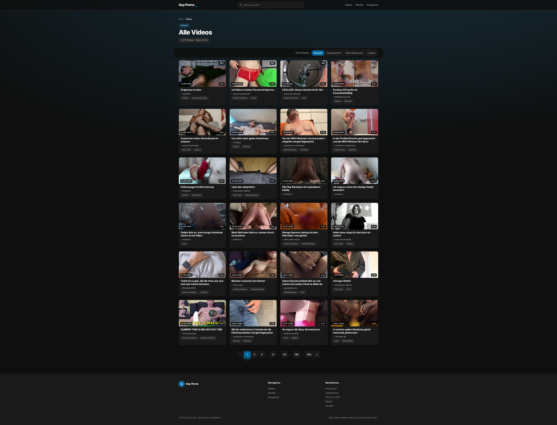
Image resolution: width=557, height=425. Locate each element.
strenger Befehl (342, 280)
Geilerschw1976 (291, 333)
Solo (304, 98)
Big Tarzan (238, 285)
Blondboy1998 (189, 288)
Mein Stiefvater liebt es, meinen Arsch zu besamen (253, 234)
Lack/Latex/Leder (199, 98)
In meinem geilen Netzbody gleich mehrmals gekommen (352, 331)
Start (181, 19)
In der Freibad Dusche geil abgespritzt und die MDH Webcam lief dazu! (354, 140)
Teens (253, 98)
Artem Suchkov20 (241, 94)
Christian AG (340, 336)
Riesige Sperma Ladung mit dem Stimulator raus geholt (300, 234)
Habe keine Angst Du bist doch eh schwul (351, 234)
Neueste (318, 53)
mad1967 (186, 94)
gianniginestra (290, 288)
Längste (371, 53)
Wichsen (348, 101)
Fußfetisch (196, 195)
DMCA (328, 401)
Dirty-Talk (186, 150)
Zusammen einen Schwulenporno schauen (199, 140)
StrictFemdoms (189, 333)
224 (309, 354)
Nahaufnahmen (290, 150)
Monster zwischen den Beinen (248, 280)
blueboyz (186, 191)
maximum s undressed (294, 145)
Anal (184, 244)
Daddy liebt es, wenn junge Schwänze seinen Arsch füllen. (202, 234)
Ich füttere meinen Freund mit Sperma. (253, 89)
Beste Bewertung (354, 53)
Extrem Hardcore (189, 338)
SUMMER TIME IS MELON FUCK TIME (201, 329)
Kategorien (372, 4)
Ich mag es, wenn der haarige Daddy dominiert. (353, 188)
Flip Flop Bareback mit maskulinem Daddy (301, 188)
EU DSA (329, 406)
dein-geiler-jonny (292, 239)
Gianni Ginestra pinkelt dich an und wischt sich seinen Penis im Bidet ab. (302, 282)
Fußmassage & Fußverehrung (197, 186)
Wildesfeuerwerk (342, 97)
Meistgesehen (334, 53)
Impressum (331, 388)
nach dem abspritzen (243, 186)
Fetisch (185, 98)
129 (296, 354)
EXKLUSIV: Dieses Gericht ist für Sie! (302, 89)
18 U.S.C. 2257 (332, 397)
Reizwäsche (347, 341)
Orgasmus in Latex (191, 89)
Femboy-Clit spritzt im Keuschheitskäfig (345, 91)
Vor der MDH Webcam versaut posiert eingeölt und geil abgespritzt (303, 140)
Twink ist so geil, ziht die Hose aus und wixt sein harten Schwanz (202, 282)
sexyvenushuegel (190, 145)
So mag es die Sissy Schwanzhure (301, 329)
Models (359, 4)
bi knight (237, 142)
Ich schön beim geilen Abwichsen (250, 138)
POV (302, 292)
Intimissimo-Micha (241, 191)
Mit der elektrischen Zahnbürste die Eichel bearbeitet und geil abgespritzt (252, 331)
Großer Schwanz (240, 98)
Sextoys (236, 341)
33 (284, 354)
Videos (348, 4)
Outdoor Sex (340, 150)
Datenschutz (332, 393)
